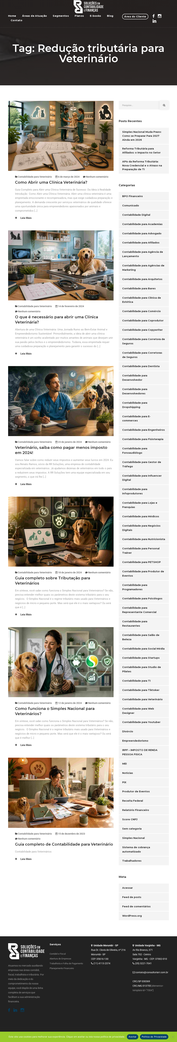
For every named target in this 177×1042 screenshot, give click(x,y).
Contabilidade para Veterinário (35, 176)
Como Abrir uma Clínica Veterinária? (51, 182)
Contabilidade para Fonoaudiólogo (134, 450)
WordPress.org (132, 915)
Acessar (127, 887)
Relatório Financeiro (135, 810)
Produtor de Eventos (136, 791)
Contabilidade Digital (136, 214)
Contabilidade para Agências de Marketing (143, 267)
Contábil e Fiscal (58, 954)
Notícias (127, 773)
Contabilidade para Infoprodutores (134, 491)
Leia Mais (26, 218)
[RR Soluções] (89, 6)
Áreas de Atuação (34, 15)
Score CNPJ (129, 819)
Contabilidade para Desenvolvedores (134, 391)
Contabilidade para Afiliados (140, 242)
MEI (124, 763)
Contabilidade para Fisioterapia (142, 439)
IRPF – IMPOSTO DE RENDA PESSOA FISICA (139, 752)
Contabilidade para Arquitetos (142, 279)
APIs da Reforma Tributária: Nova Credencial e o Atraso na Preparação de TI (142, 165)
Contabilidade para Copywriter (142, 329)
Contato (16, 20)
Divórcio (127, 731)
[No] (172, 1037)
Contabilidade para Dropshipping (134, 405)
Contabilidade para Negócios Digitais (141, 528)
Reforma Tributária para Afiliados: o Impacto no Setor (141, 150)
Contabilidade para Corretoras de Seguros (142, 355)
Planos (79, 15)
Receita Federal (132, 800)
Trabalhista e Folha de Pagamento (66, 963)
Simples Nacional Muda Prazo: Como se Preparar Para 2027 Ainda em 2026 (141, 135)
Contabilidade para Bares (139, 288)
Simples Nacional (133, 838)
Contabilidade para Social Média (143, 648)
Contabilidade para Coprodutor (143, 320)
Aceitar (133, 1036)
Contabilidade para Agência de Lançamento (142, 254)
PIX (124, 782)
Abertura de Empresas (60, 958)
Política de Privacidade (154, 1036)
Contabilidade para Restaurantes (134, 623)
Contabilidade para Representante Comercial (139, 610)
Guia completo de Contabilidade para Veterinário (64, 844)
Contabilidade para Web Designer (138, 711)
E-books (95, 15)
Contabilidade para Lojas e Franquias (139, 505)
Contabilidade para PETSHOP (141, 562)
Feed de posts (131, 897)
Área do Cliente (135, 16)
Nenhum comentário (97, 176)
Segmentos (61, 15)
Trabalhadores (131, 860)
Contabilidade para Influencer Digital (142, 478)
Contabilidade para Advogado (141, 233)
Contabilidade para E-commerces (136, 418)
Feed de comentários (136, 906)
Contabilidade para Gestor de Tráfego (141, 464)
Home (12, 15)
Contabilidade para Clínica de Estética (141, 300)
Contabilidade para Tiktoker (140, 690)
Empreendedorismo (135, 740)
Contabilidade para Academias (142, 224)
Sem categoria (132, 828)
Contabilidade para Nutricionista (143, 539)
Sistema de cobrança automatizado (136, 849)
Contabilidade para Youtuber (141, 722)
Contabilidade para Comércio (141, 311)
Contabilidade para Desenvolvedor (134, 377)
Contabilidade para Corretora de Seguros (143, 341)
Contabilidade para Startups (141, 657)
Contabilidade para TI (136, 680)
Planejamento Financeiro (62, 968)
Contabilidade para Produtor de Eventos (143, 573)
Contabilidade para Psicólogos (142, 598)
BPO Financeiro (132, 196)
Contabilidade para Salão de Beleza (140, 637)
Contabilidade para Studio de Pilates (141, 669)
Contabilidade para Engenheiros (143, 429)
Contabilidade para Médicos (140, 516)
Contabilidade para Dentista (141, 366)
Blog (110, 15)
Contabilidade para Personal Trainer (141, 550)
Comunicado (130, 205)
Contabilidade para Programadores (134, 587)
